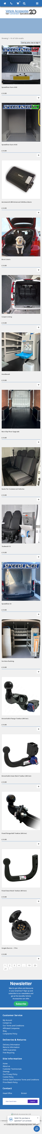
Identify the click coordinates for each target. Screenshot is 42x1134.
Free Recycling (8, 1052)
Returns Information (11, 1047)
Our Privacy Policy (10, 1074)
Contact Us (7, 1023)
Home (5, 1063)
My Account (7, 1020)
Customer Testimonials (12, 1069)
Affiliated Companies (11, 1028)
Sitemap (6, 1071)
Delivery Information (11, 1044)
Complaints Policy (10, 1034)
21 (5, 968)
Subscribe (21, 1003)
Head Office (7, 1093)
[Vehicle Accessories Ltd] (21, 15)
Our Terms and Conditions (13, 1025)
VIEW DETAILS (21, 64)
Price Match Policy (10, 1082)
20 (35, 965)
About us (6, 1066)
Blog (4, 1031)
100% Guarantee (9, 1050)
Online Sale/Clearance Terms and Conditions (21, 1079)
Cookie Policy (8, 1077)
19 (29, 965)
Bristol (24, 1093)
